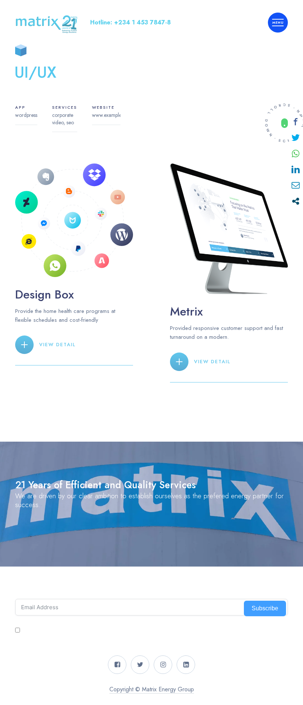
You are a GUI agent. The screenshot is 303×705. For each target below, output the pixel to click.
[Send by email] (295, 185)
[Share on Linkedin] (295, 169)
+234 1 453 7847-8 (142, 22)
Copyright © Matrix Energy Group (151, 689)
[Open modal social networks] (295, 201)
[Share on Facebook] (295, 121)
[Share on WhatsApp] (295, 153)
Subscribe (265, 608)
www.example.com (112, 115)
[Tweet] (295, 137)
